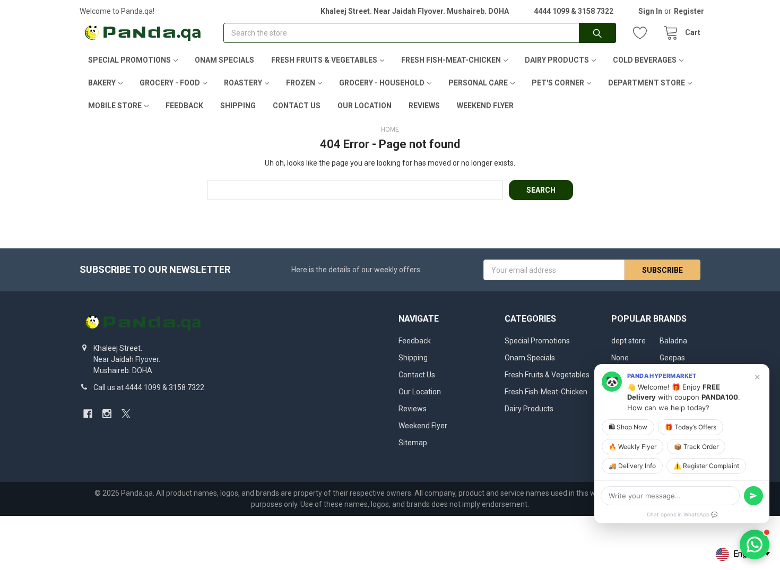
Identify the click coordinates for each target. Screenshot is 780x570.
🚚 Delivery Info (632, 466)
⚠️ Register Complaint (706, 466)
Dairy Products (557, 60)
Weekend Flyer (485, 105)
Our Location (364, 105)
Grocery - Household (381, 83)
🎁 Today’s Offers (690, 427)
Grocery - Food (170, 83)
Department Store (646, 83)
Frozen (300, 83)
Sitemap (412, 442)
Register (689, 11)
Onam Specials (224, 60)
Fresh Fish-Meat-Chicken (451, 60)
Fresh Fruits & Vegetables (324, 60)
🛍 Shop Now (628, 427)
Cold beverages (645, 60)
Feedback (184, 105)
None (620, 357)
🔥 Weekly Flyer (632, 447)
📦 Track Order (696, 447)
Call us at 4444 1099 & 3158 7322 (148, 387)
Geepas (672, 357)
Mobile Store (115, 105)
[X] (126, 413)
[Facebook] (88, 413)
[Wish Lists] (642, 33)
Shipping (238, 105)
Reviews (424, 105)
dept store (628, 340)
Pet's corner (558, 83)
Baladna (673, 340)
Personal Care (478, 83)
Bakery (102, 83)
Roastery (243, 83)
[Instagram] (107, 413)
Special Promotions (129, 60)
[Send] (753, 495)
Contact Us (296, 105)
